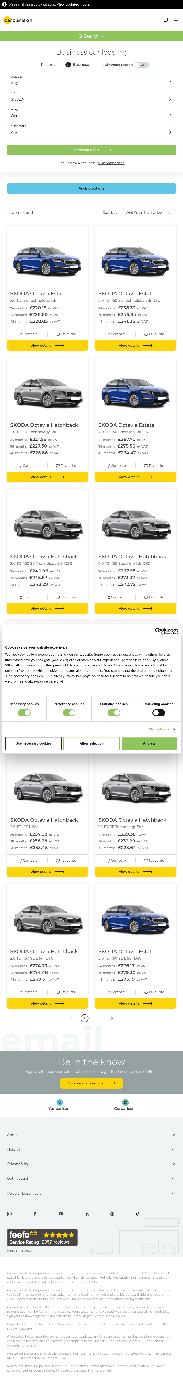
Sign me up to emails (85, 1083)
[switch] (69, 712)
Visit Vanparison (111, 163)
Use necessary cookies (33, 743)
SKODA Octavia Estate (38, 293)
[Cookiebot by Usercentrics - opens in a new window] (158, 631)
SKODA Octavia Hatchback (44, 425)
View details (41, 345)
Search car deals (85, 150)
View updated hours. (73, 4)
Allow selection (92, 743)
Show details (159, 729)
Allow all (149, 743)
